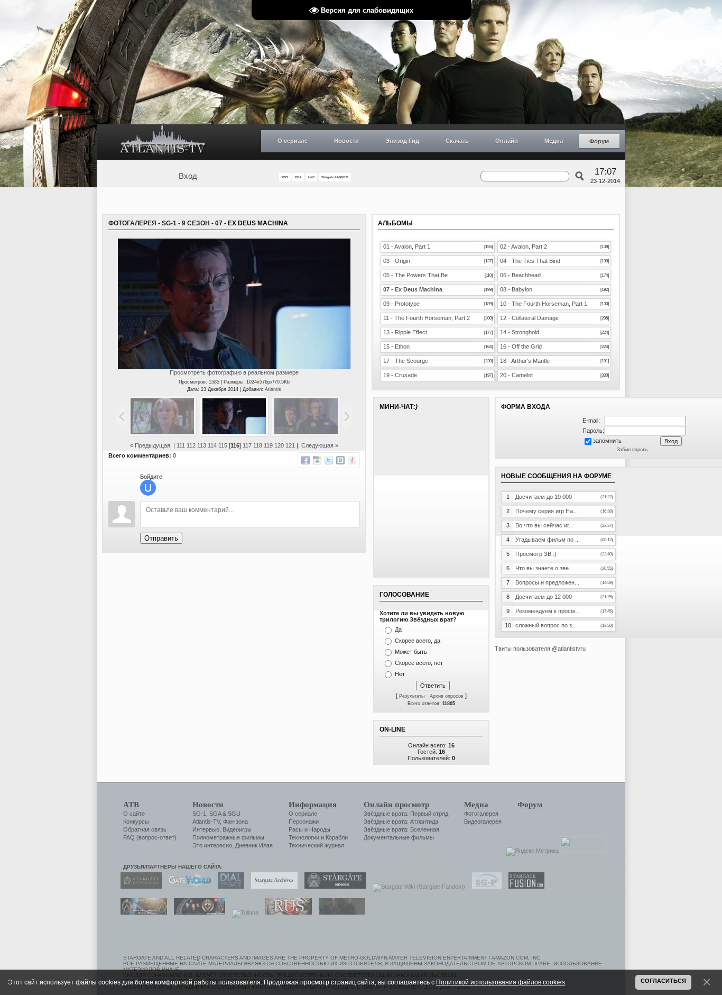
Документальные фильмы (399, 837)
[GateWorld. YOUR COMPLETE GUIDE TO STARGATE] (187, 886)
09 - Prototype (401, 303)
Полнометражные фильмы (228, 837)
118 (257, 445)
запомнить (607, 440)
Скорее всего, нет (419, 663)
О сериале (292, 141)
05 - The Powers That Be (415, 275)
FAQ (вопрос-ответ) (150, 837)
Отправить (161, 538)
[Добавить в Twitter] (329, 460)
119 (268, 445)
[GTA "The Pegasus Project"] (339, 912)
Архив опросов (447, 696)
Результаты (411, 696)
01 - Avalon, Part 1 (406, 246)
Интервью (205, 829)
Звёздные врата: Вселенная (401, 829)
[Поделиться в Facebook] (305, 460)
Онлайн (506, 141)
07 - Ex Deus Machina (412, 289)
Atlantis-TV (206, 821)
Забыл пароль (632, 449)
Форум (599, 141)
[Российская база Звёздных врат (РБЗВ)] (197, 912)
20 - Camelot (516, 375)
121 (290, 445)
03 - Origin (396, 261)
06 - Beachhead (520, 275)
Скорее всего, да (417, 640)
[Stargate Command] (138, 886)
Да (398, 629)
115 (222, 445)
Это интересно (212, 845)
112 (191, 445)
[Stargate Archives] (272, 886)
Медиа (553, 141)
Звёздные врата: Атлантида (401, 821)
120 (279, 445)
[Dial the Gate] (228, 886)
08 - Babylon (516, 289)
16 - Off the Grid (521, 346)
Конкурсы (136, 821)
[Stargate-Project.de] (484, 886)
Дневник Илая (254, 845)
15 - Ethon (396, 346)
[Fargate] (286, 912)
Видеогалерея (483, 821)
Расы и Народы (309, 829)
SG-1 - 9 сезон (186, 223)
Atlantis (273, 389)
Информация (313, 804)
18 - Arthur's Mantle (525, 361)
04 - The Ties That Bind (530, 261)
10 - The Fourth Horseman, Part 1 (543, 303)
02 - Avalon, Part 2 (523, 246)
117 (247, 445)
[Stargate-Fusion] (523, 886)
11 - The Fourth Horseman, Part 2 (426, 318)
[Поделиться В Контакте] (340, 460)
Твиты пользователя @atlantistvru (540, 648)
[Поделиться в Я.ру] (352, 460)
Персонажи (304, 821)
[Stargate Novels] (332, 886)
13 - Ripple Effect (405, 332)
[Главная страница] (163, 142)
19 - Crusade (400, 375)
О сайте (134, 813)
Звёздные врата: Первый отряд (406, 813)
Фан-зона (235, 821)
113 (201, 445)
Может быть (411, 652)
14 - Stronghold (519, 332)
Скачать (457, 141)
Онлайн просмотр (396, 804)
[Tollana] (242, 912)
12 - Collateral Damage (529, 318)
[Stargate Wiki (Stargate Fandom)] (416, 886)
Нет (400, 674)
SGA (215, 813)
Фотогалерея (132, 223)
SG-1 (199, 813)
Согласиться (663, 981)
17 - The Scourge (405, 361)
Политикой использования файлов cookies (500, 982)
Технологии (304, 837)
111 (181, 445)
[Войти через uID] (148, 488)
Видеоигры (237, 829)
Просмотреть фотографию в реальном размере (234, 372)
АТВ (131, 804)
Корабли (337, 837)
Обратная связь (144, 829)
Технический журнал (316, 845)
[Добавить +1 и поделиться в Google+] (317, 460)
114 (212, 445)
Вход (188, 176)
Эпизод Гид (402, 141)
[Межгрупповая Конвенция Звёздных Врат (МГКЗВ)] (141, 912)
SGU (234, 813)
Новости (346, 141)
